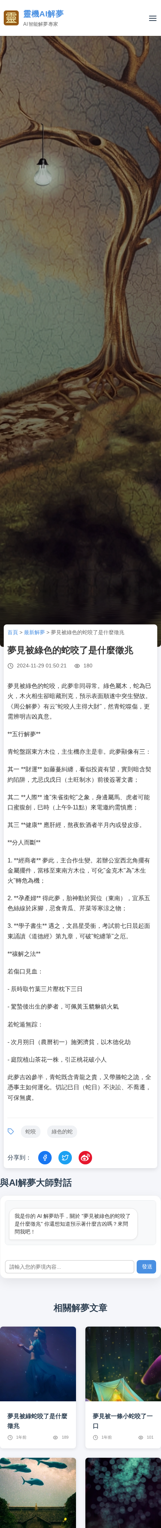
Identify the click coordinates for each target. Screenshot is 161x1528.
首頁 (12, 632)
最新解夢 (34, 632)
